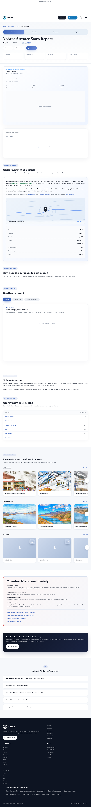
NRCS (81, 803)
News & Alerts (50, 749)
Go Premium (72, 17)
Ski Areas (5, 747)
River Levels (50, 736)
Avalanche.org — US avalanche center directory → (21, 612)
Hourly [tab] (7, 299)
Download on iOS (10, 737)
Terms (4, 778)
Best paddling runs (13, 794)
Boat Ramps (6, 757)
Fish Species (50, 752)
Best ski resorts (12, 791)
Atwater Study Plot (10, 425)
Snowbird (8, 438)
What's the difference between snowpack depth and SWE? (25, 692)
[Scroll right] (87, 480)
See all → (85, 467)
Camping (5, 754)
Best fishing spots (54, 791)
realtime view (31, 194)
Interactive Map (51, 747)
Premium (5, 776)
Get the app (12, 646)
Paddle (5, 749)
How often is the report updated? (17, 685)
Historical (56, 32)
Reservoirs (49, 733)
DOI (87, 803)
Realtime (34, 32)
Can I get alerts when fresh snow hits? (18, 707)
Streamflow (50, 731)
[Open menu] (86, 17)
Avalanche (49, 738)
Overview (13, 32)
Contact (5, 783)
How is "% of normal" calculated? (17, 700)
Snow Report (11, 26)
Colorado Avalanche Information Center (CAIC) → (20, 615)
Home (4, 26)
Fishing (5, 752)
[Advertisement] (45, 8)
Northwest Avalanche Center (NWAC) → (18, 618)
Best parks (41, 791)
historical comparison (44, 194)
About (4, 773)
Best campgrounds (27, 791)
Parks (4, 759)
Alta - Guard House (10, 421)
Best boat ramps (70, 791)
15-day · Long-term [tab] (32, 299)
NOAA (77, 803)
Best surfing (56, 794)
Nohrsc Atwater (9, 416)
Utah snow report (69, 194)
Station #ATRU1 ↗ (26, 42)
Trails (4, 762)
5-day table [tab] (18, 299)
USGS (74, 803)
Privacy (5, 780)
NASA (84, 803)
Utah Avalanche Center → (14, 621)
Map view (31, 48)
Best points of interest (31, 794)
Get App (63, 17)
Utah (17, 26)
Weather (49, 757)
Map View (77, 32)
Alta (6, 429)
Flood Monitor (50, 754)
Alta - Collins (8, 433)
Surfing (5, 764)
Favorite (8, 48)
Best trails (46, 794)
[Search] (81, 17)
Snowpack (49, 728)
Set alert (20, 48)
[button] (32, 475)
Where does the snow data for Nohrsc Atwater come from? (25, 678)
